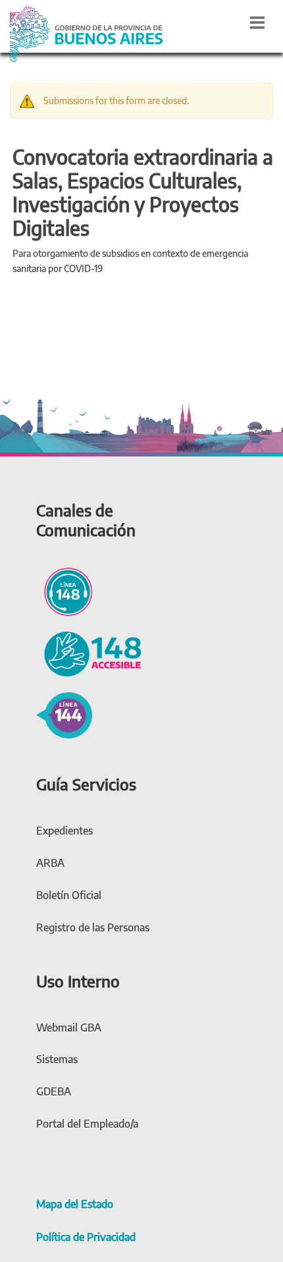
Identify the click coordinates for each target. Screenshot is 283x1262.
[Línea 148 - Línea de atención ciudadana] (64, 589)
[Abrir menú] (257, 22)
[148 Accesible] (89, 652)
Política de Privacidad (86, 1237)
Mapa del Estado (74, 1204)
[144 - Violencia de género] (64, 713)
